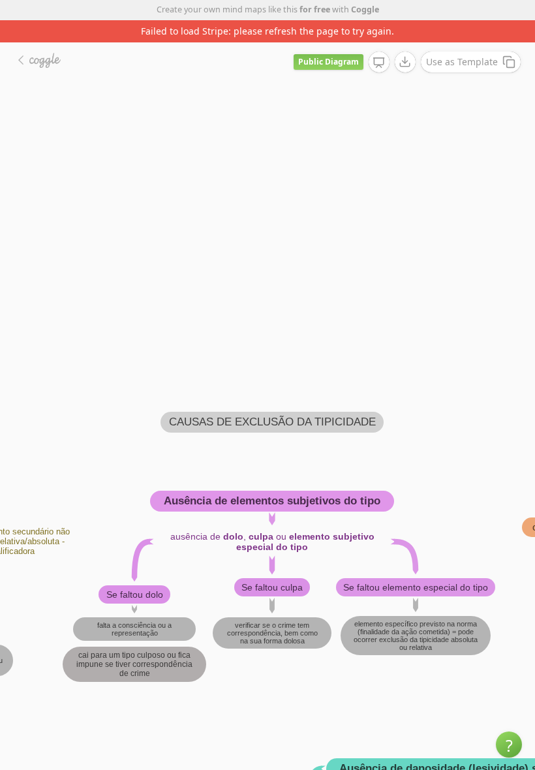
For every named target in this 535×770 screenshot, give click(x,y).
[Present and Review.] (379, 62)
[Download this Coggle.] (405, 62)
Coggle (365, 9)
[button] (509, 745)
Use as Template (462, 61)
